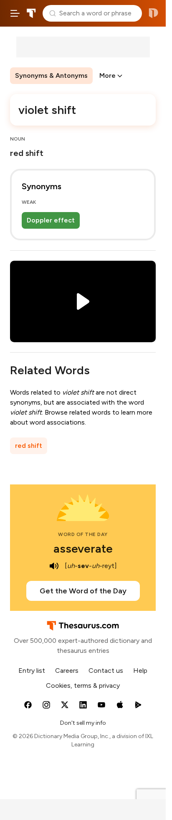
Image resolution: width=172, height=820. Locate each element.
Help (140, 670)
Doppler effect (51, 220)
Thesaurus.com (31, 13)
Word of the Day (83, 534)
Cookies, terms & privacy (83, 685)
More (107, 75)
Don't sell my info (83, 722)
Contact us (106, 670)
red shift (28, 446)
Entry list (31, 670)
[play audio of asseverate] (54, 566)
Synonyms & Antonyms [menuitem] (51, 75)
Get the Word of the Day (83, 590)
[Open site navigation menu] (15, 13)
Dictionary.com (153, 13)
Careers (66, 670)
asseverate (83, 548)
